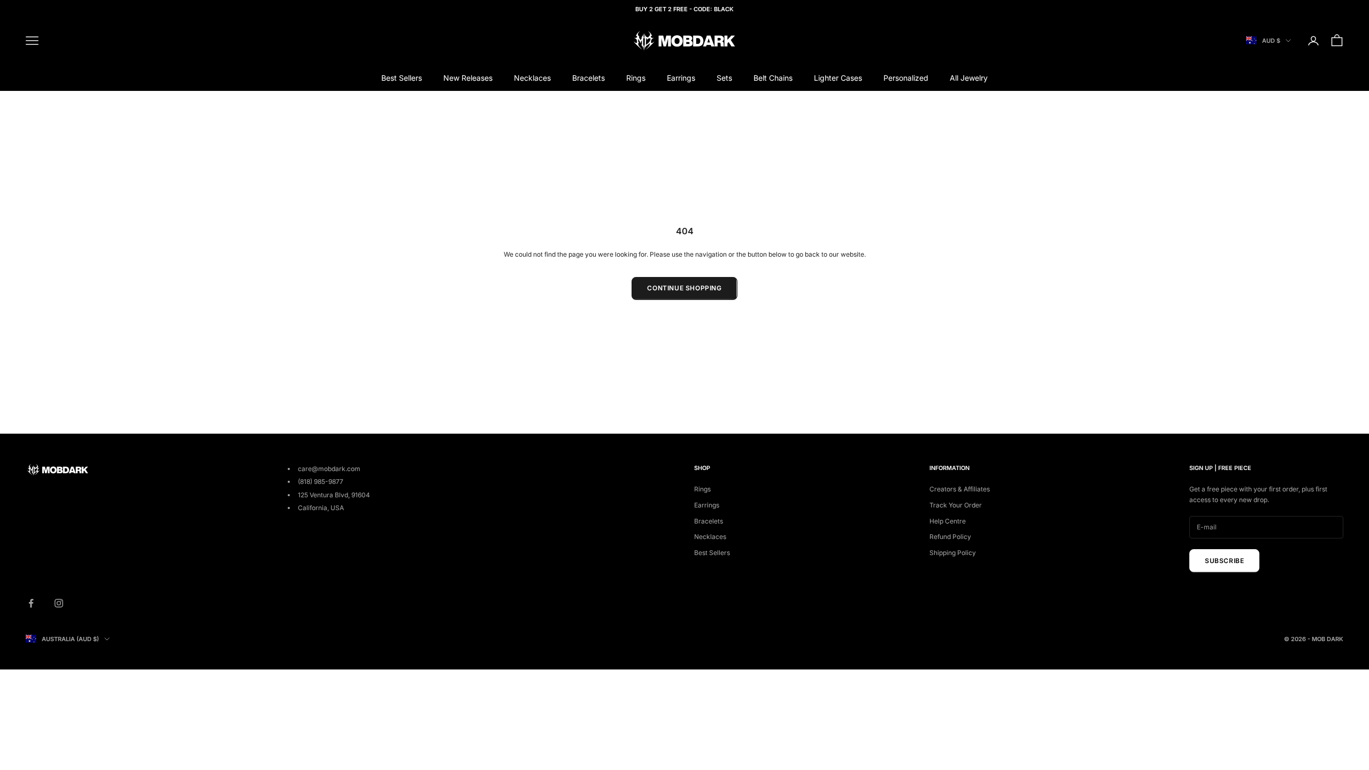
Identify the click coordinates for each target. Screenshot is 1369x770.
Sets (724, 77)
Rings (635, 77)
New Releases (468, 77)
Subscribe (1224, 561)
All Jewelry (969, 77)
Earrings (681, 77)
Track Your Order (955, 505)
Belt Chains (773, 77)
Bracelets (588, 77)
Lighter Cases (838, 77)
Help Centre (947, 521)
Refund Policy (950, 537)
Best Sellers (401, 77)
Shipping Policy (952, 553)
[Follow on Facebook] (31, 603)
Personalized (905, 77)
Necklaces (532, 77)
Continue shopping (684, 288)
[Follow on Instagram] (58, 603)
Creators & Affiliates (959, 489)
